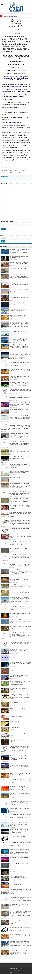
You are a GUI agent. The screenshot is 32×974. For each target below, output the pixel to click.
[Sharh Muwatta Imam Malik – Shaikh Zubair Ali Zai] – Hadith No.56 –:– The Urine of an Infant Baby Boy (20, 397)
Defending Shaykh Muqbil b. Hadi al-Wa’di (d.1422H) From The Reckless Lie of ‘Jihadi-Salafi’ (19, 297)
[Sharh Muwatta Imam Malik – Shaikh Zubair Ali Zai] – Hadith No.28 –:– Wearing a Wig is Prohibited (20, 608)
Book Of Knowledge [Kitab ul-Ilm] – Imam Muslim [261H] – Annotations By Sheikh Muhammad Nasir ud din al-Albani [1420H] (18, 500)
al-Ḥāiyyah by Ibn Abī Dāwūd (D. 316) (17, 303)
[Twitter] (15, 970)
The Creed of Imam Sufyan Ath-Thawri (18, 733)
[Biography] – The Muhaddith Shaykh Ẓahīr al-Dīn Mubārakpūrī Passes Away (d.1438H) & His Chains (20, 371)
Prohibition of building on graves (10, 16)
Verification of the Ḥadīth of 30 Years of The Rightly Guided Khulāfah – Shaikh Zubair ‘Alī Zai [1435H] (19, 579)
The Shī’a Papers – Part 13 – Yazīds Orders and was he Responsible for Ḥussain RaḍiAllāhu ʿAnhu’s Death (20, 507)
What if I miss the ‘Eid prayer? (16, 870)
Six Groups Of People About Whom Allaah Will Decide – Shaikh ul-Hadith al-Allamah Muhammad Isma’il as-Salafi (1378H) (19, 929)
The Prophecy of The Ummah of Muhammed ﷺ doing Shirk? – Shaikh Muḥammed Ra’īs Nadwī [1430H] (20, 536)
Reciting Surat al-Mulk (14, 721)
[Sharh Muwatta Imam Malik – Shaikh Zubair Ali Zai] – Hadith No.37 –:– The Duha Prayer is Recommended (20, 803)
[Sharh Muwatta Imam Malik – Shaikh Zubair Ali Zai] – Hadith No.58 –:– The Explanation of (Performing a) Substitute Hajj (20, 493)
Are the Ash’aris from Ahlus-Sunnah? (17, 656)
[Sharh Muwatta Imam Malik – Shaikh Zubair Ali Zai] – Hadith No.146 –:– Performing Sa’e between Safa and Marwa (20, 364)
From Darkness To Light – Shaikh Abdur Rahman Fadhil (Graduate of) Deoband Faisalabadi (18, 824)
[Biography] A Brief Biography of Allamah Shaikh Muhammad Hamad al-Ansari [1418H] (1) (19, 284)
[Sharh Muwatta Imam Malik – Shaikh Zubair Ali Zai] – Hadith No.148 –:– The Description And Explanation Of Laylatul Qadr (20, 543)
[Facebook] (14, 970)
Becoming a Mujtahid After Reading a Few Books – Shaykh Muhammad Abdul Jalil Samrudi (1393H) (18, 922)
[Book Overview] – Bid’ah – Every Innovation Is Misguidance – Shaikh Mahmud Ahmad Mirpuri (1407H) (20, 621)
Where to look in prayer (14, 477)
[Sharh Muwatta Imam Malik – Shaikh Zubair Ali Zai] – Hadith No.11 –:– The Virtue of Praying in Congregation (20, 781)
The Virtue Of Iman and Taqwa (16, 669)
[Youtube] (17, 970)
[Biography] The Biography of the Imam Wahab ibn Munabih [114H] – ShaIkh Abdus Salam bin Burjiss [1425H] (20, 664)
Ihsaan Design (19, 968)
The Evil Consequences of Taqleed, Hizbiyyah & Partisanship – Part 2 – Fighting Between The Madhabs (20, 936)
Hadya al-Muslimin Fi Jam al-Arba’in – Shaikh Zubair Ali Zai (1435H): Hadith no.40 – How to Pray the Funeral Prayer (19, 451)
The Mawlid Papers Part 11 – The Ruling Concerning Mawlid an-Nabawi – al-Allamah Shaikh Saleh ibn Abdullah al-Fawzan (19, 384)
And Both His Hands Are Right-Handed (18, 836)
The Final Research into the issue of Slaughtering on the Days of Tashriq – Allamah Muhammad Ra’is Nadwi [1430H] (19, 788)
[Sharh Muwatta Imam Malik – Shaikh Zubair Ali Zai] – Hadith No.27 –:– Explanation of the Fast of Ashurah (20, 391)
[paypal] (19, 970)
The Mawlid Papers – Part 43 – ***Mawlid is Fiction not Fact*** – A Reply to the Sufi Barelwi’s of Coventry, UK (19, 650)
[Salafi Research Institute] (16, 6)
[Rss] (13, 970)
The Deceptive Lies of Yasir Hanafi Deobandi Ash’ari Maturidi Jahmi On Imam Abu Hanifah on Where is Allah (19, 404)
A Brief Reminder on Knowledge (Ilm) (17, 708)
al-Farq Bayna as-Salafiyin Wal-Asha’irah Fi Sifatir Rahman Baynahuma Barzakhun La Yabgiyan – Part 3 (19, 906)
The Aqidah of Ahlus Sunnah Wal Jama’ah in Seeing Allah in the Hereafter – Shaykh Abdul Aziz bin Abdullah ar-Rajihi (19, 831)
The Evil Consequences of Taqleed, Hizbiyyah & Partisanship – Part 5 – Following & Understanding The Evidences (19, 683)
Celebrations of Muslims (14, 727)
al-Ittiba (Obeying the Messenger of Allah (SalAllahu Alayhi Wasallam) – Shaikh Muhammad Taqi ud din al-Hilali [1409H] (18, 878)
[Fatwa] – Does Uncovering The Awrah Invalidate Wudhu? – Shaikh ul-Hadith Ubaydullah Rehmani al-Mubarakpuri (18, 317)
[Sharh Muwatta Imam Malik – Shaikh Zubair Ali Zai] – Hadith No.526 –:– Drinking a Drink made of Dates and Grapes (20, 844)
